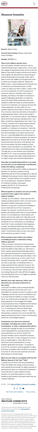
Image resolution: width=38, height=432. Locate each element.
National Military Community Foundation (23, 384)
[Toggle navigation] (34, 4)
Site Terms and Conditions (14, 392)
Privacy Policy (30, 392)
